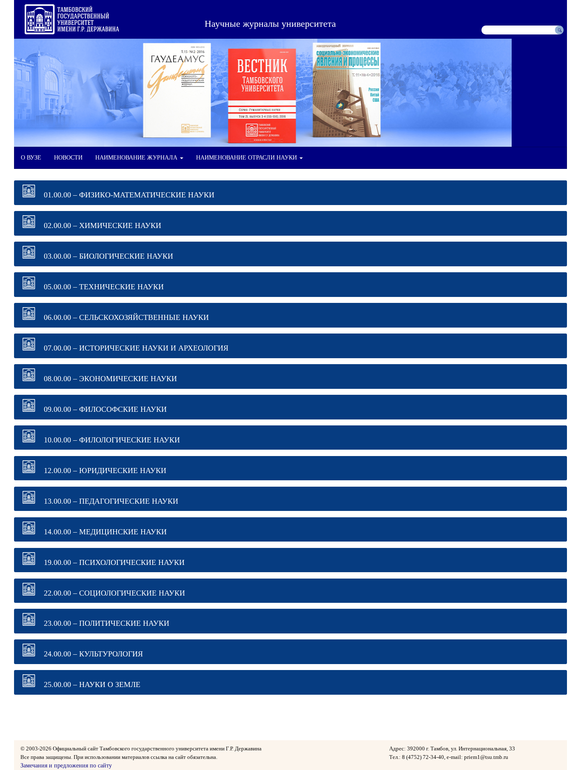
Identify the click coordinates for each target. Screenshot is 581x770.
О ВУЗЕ (31, 157)
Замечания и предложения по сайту (66, 765)
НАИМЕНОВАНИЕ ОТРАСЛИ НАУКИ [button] (247, 157)
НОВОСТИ (68, 157)
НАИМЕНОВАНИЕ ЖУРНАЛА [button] (137, 157)
